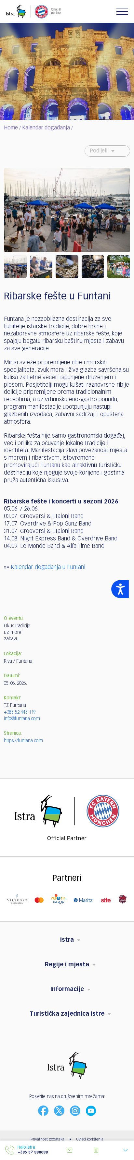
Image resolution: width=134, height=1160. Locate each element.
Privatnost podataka (47, 1140)
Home (11, 128)
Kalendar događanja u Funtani (48, 567)
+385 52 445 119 (20, 712)
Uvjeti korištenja (89, 1140)
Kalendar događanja (46, 128)
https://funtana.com (23, 741)
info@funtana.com (22, 719)
